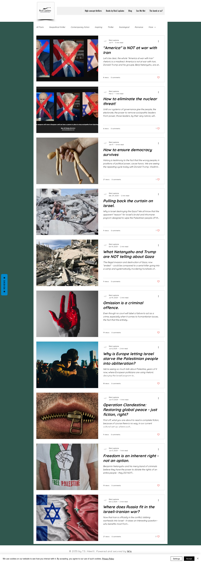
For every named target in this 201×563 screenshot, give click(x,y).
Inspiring (98, 27)
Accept (189, 558)
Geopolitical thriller (57, 27)
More (150, 27)
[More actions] (159, 41)
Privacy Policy (108, 558)
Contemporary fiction (80, 27)
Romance (139, 27)
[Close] (197, 558)
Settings (176, 558)
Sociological (124, 27)
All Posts (40, 27)
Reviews (4, 284)
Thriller (110, 27)
